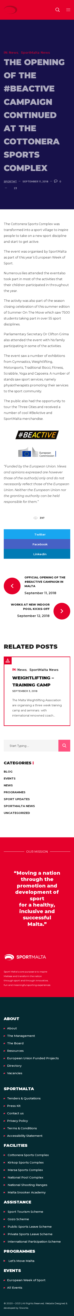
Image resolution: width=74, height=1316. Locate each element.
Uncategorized (17, 813)
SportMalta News (35, 52)
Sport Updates (17, 799)
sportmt (10, 181)
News (13, 52)
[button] (57, 10)
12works (23, 1307)
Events (10, 778)
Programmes (14, 792)
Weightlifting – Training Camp (33, 681)
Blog (8, 771)
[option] (37, 691)
